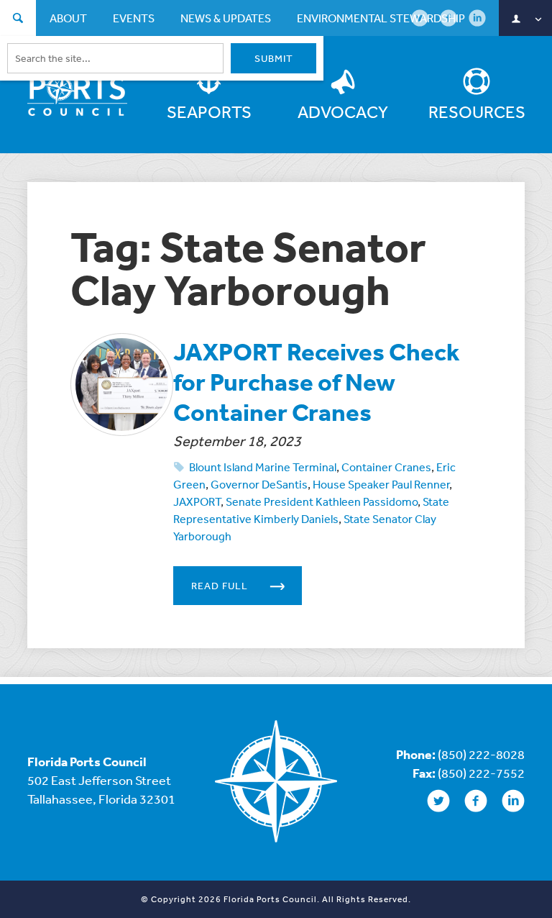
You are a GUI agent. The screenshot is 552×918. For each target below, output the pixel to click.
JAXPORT (197, 501)
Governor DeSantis (259, 484)
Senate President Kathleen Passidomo (322, 501)
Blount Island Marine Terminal (262, 467)
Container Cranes (386, 467)
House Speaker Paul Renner (381, 484)
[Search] (18, 20)
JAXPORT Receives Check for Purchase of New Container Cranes (316, 382)
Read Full (219, 585)
